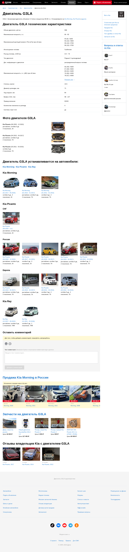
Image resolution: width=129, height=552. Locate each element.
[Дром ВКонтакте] (58, 525)
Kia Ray (32, 167)
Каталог (71, 2)
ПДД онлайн (82, 508)
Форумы (80, 495)
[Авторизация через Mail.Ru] (10, 343)
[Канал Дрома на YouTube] (64, 525)
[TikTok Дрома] (52, 525)
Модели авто (63, 534)
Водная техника (44, 495)
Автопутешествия (83, 503)
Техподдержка (115, 499)
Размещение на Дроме (118, 491)
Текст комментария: (29, 349)
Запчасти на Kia (109, 36)
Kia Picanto (76, 19)
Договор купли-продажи (46, 508)
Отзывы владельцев (45, 503)
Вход (120, 2)
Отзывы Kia (108, 31)
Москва (15, 2)
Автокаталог (43, 512)
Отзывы (63, 2)
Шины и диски (7, 503)
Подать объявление (9, 495)
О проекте (53, 540)
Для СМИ (76, 540)
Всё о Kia (107, 15)
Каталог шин (82, 491)
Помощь (61, 540)
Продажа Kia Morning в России (25, 377)
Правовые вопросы (84, 512)
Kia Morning (68, 19)
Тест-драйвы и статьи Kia (112, 33)
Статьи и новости (83, 499)
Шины (80, 2)
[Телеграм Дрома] (71, 525)
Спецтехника (7, 512)
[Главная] (6, 2)
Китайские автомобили (10, 508)
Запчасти (54, 2)
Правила (68, 540)
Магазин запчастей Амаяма (48, 499)
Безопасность (115, 495)
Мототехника (43, 491)
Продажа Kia (108, 27)
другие (84, 19)
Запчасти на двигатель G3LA (24, 414)
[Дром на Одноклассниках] (77, 525)
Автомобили (25, 2)
